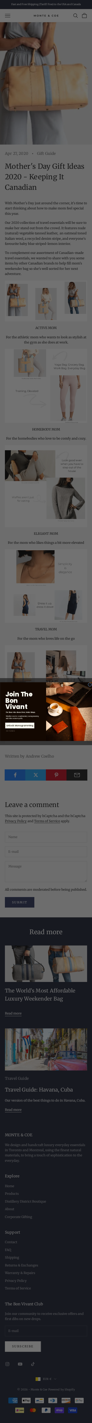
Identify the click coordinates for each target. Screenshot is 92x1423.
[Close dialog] (89, 684)
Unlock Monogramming (19, 725)
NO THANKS (10, 731)
